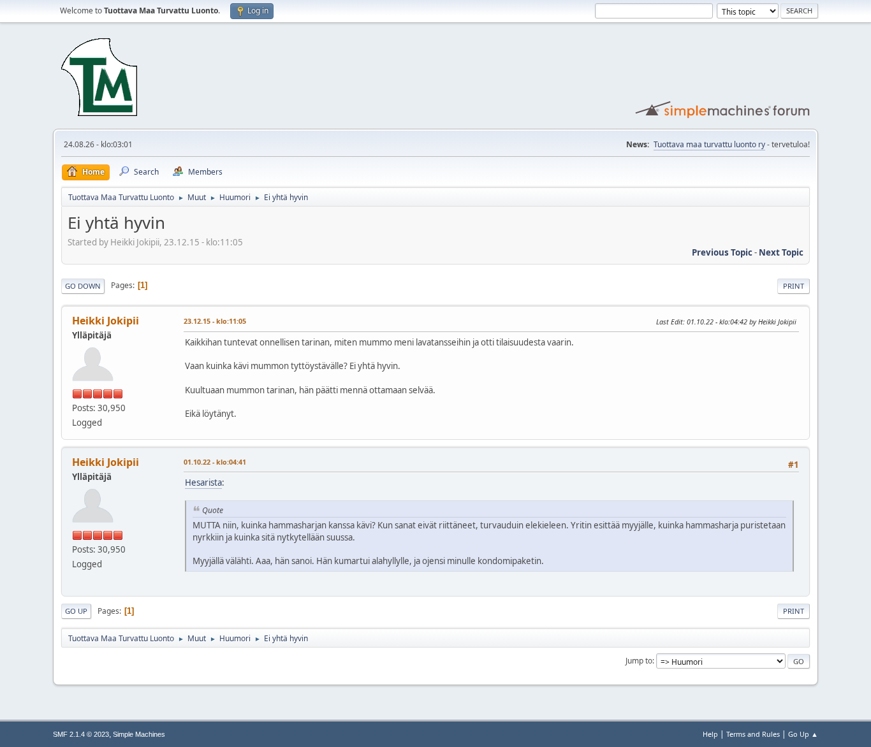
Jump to (639, 660)
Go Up (76, 611)
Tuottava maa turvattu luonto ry (709, 144)
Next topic (781, 252)
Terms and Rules (753, 734)
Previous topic (722, 252)
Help (710, 734)
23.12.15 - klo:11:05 (215, 321)
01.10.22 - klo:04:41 (215, 462)
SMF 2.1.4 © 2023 (81, 734)
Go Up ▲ (803, 734)
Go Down (83, 286)
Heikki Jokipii (105, 321)
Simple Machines (139, 734)
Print (793, 286)
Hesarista (203, 482)
